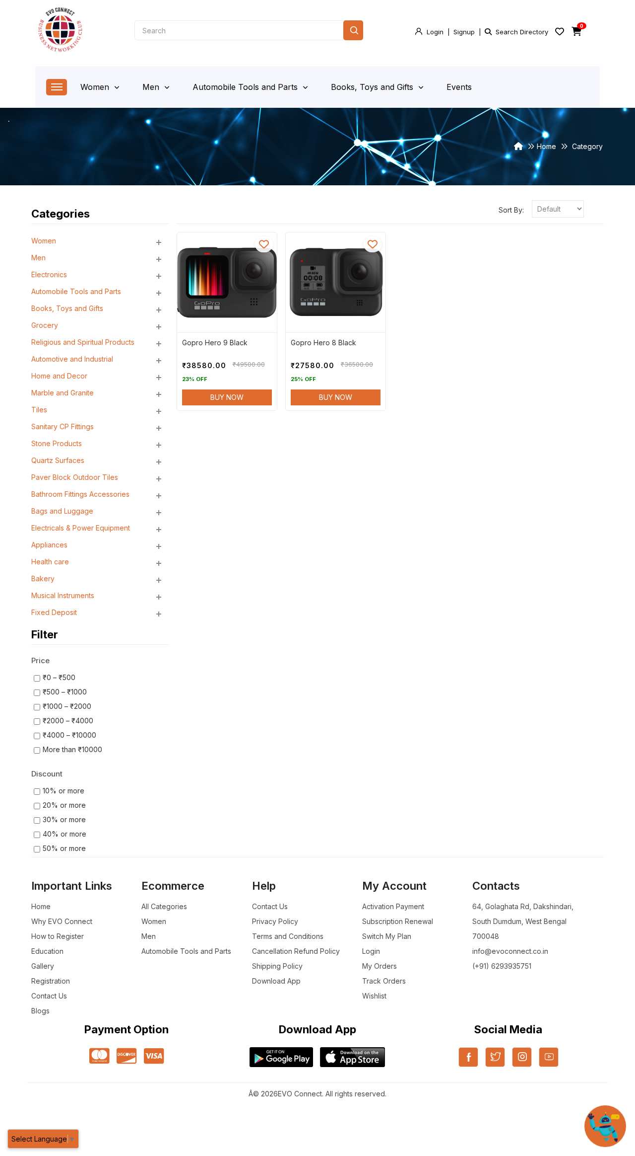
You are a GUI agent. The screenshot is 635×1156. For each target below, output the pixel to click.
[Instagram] (522, 1063)
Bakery (43, 578)
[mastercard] (99, 1056)
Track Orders (384, 981)
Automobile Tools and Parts (246, 87)
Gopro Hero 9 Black (215, 342)
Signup (464, 32)
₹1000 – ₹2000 (67, 706)
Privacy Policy (275, 921)
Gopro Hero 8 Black (323, 342)
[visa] (154, 1056)
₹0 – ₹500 (59, 677)
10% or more (63, 790)
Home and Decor (59, 376)
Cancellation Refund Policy (296, 951)
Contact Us (49, 996)
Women (96, 87)
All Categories (164, 906)
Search (353, 30)
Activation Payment (393, 906)
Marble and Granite (62, 392)
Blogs (40, 1010)
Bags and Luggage (62, 511)
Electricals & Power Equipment (80, 528)
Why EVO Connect (61, 921)
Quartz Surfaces (57, 460)
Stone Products (56, 443)
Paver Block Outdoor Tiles (74, 477)
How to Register (57, 936)
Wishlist (374, 996)
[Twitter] (495, 1063)
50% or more (64, 848)
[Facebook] (468, 1063)
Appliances (49, 544)
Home (546, 146)
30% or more (64, 819)
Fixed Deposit (54, 612)
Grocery (44, 325)
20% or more (64, 805)
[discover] (127, 1056)
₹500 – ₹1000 (65, 692)
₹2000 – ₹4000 (68, 720)
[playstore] (281, 1057)
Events (459, 87)
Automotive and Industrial (72, 359)
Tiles (39, 409)
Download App (276, 981)
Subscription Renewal (397, 921)
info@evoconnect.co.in (510, 951)
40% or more (64, 834)
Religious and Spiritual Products (82, 342)
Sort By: (511, 210)
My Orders (379, 966)
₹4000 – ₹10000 (69, 735)
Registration (50, 981)
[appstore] (352, 1057)
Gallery (42, 966)
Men (152, 87)
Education (47, 951)
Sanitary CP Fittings (62, 426)
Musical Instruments (62, 595)
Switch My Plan (386, 936)
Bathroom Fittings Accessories (80, 494)
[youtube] (549, 1063)
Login (435, 32)
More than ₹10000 (72, 749)
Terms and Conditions (287, 936)
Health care (50, 561)
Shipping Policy (277, 966)
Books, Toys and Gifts (373, 87)
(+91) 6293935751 (501, 966)
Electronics (49, 274)
